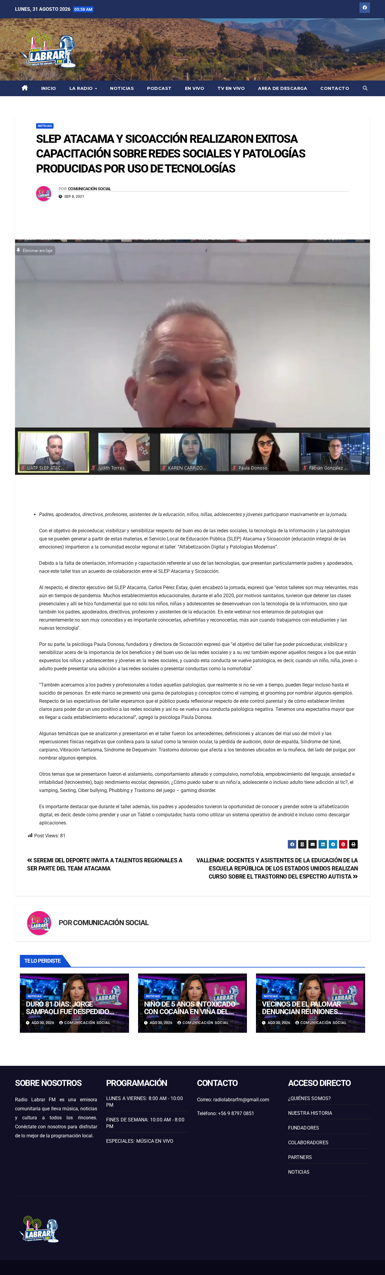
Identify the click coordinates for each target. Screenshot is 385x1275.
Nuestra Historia (310, 1113)
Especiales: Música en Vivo (140, 1141)
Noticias (122, 88)
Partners (300, 1157)
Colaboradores (308, 1142)
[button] (365, 88)
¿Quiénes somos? (309, 1098)
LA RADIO (81, 88)
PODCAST (159, 88)
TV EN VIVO (231, 88)
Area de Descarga (282, 88)
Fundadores (303, 1128)
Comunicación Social (89, 188)
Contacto (334, 88)
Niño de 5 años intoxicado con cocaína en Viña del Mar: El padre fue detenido (191, 1011)
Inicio (48, 88)
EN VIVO (195, 88)
